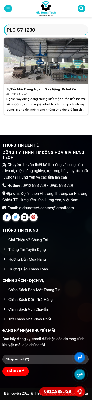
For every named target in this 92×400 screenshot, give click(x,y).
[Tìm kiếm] (81, 9)
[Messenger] (79, 357)
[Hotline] (79, 391)
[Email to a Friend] (25, 217)
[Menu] (8, 9)
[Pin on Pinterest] (33, 217)
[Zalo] (79, 374)
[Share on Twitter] (16, 217)
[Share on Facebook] (7, 217)
